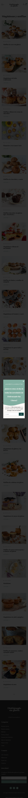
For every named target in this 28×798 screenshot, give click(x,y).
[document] (14, 399)
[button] (23, 381)
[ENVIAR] (21, 414)
